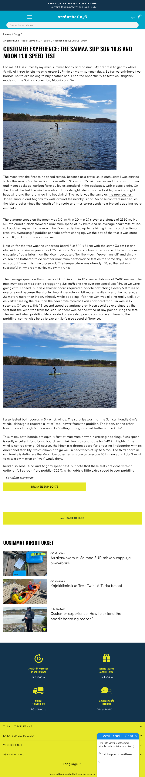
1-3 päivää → (39, 709)
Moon (24, 40)
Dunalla (18, 199)
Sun (46, 40)
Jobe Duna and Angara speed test (44, 466)
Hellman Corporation (84, 773)
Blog (17, 34)
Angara (7, 40)
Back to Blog (75, 517)
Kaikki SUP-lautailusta (18, 735)
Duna (16, 40)
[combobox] (63, 25)
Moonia (57, 80)
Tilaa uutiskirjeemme (17, 726)
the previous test (121, 194)
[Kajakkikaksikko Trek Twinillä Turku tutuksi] (25, 591)
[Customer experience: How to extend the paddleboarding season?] (25, 619)
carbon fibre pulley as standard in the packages (68, 185)
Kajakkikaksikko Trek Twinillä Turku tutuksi (86, 585)
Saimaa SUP (35, 40)
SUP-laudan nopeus (60, 40)
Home (7, 34)
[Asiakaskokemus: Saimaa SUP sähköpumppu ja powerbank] (25, 563)
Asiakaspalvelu (13, 754)
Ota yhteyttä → (106, 709)
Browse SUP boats (44, 486)
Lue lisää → (39, 676)
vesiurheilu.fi (12, 744)
